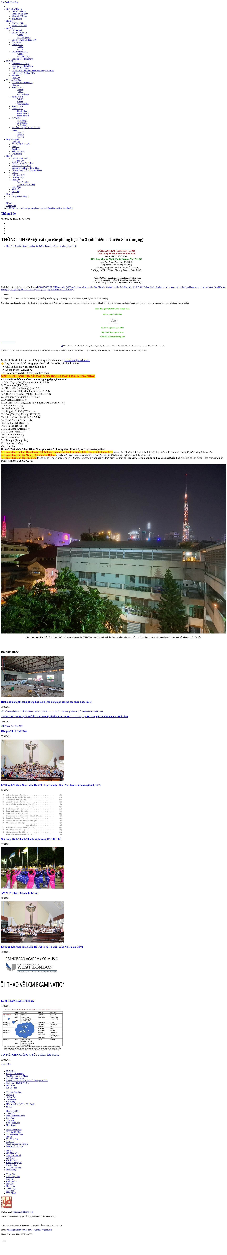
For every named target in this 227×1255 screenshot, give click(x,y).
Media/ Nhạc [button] (17, 44)
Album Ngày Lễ (23, 37)
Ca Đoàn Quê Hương (21, 158)
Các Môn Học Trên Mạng (22, 59)
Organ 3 (20, 137)
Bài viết (20, 90)
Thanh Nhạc (11, 1099)
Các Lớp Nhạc (23, 182)
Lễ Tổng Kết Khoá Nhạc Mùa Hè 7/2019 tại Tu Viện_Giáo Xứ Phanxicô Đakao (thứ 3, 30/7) (50, 785)
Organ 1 (20, 132)
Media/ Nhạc (11, 1165)
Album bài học (23, 94)
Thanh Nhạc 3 (23, 116)
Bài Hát (20, 35)
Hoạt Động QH (12, 1111)
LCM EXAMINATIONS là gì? (17, 1000)
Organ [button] (15, 130)
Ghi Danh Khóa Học (10, 2)
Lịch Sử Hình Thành (20, 68)
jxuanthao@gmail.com (42, 1230)
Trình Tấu (16, 142)
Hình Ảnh (16, 78)
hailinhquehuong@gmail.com (19, 1230)
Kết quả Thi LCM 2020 (14, 731)
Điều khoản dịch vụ (14, 1146)
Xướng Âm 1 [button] (18, 87)
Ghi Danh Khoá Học (15, 1073)
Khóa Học (10, 1071)
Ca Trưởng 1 (22, 120)
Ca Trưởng (10, 1102)
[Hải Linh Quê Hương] (6, 1207)
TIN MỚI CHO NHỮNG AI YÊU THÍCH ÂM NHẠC (30, 1054)
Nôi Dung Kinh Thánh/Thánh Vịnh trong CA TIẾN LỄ (31, 839)
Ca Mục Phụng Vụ (14, 1162)
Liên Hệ (15, 173)
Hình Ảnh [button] (16, 180)
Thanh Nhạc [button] (17, 108)
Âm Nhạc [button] (10, 28)
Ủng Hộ (9, 194)
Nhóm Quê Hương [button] (14, 9)
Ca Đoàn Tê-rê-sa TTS (21, 165)
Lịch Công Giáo (18, 175)
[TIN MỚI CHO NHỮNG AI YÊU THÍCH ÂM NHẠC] (32, 1050)
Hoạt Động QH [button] (13, 139)
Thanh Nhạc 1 (23, 111)
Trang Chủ (10, 1174)
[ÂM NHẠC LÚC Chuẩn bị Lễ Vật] (32, 888)
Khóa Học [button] (11, 61)
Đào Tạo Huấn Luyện (21, 144)
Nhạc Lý (15, 85)
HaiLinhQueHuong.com (23, 1212)
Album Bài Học (23, 56)
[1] (62, 346)
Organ (9, 1106)
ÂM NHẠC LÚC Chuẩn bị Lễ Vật (19, 893)
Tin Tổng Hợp (18, 177)
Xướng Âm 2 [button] (18, 97)
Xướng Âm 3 (17, 106)
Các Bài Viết (17, 30)
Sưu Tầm (15, 191)
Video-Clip (16, 187)
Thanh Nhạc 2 (23, 113)
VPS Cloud (11, 1193)
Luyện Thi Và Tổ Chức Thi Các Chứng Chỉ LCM (33, 71)
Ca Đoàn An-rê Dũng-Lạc (22, 163)
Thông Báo (8, 213)
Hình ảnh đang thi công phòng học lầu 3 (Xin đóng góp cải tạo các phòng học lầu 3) (41, 246)
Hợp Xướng (17, 18)
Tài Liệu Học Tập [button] (20, 52)
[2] (2, 350)
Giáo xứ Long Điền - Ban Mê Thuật (27, 170)
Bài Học (20, 54)
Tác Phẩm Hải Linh (20, 14)
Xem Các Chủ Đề (19, 26)
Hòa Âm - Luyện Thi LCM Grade (26, 127)
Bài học (20, 92)
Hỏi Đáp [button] (10, 21)
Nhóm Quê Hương (19, 16)
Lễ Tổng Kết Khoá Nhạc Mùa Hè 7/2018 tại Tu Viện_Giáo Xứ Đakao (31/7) (42, 946)
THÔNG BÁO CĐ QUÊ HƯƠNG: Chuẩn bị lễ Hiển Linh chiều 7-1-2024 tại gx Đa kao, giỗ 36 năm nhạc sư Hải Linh (64, 716)
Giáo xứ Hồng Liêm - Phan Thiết (25, 168)
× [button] (4, 1241)
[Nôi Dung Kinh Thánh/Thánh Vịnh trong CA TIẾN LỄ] (32, 834)
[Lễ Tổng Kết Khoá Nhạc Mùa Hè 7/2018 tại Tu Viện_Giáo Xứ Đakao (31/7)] (32, 942)
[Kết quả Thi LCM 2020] (12, 726)
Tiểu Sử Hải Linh (19, 11)
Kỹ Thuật (16, 189)
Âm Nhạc (10, 1158)
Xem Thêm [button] (6, 1064)
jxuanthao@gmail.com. (77, 360)
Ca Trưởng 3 (22, 125)
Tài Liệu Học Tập (13, 1092)
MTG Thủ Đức (18, 161)
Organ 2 (20, 135)
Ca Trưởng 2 (22, 123)
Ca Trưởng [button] (17, 118)
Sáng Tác (15, 146)
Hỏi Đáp (10, 1151)
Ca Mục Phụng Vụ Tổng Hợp (24, 40)
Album (20, 49)
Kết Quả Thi (17, 75)
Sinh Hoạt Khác (18, 151)
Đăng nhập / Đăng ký (21, 196)
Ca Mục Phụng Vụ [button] (20, 33)
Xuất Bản (16, 149)
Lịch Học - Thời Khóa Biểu (23, 73)
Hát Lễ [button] (9, 156)
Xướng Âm (11, 1097)
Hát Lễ (9, 1137)
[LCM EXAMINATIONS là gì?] (32, 996)
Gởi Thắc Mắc (18, 23)
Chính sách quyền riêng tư (17, 1144)
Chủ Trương (11, 1181)
